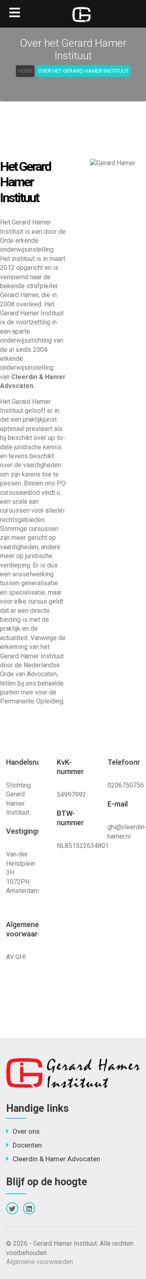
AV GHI (16, 957)
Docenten (27, 1145)
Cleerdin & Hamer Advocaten (56, 1159)
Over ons (26, 1131)
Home (25, 71)
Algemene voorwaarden (39, 1262)
